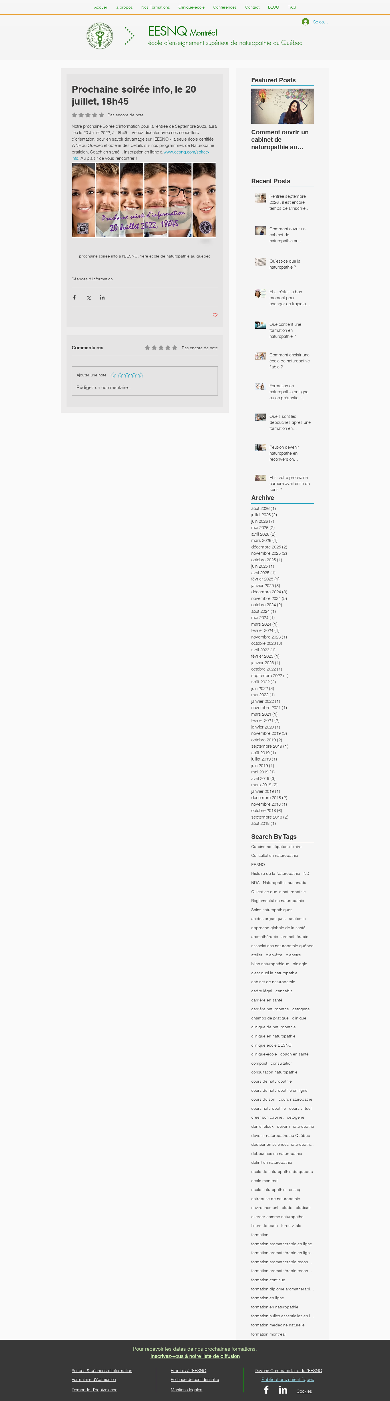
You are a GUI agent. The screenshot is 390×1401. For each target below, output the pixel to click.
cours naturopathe (295, 1099)
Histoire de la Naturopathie (275, 873)
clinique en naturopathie (273, 1036)
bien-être (274, 954)
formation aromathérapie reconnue (282, 1261)
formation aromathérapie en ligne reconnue (282, 1252)
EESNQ (258, 864)
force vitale (291, 1225)
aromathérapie (264, 936)
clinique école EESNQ (271, 1045)
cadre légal (261, 990)
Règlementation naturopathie (277, 900)
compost (259, 1063)
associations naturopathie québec (282, 945)
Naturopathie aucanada (284, 882)
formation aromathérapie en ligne (281, 1243)
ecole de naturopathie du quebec (282, 1171)
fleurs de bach (264, 1225)
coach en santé (294, 1054)
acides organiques (268, 918)
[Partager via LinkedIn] (102, 297)
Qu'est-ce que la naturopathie (278, 891)
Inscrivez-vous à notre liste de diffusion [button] (195, 1356)
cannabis (284, 990)
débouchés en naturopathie (276, 1153)
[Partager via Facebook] (74, 297)
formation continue (268, 1279)
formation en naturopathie (274, 1307)
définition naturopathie (271, 1162)
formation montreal (268, 1334)
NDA (255, 882)
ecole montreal (264, 1180)
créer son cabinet (267, 1117)
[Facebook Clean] (266, 1390)
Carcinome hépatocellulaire (276, 846)
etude (287, 1207)
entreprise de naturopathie (275, 1198)
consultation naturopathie (274, 1072)
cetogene (301, 1008)
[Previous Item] (260, 106)
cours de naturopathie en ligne (279, 1090)
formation (259, 1234)
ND (306, 873)
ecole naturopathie (268, 1189)
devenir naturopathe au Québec (280, 1135)
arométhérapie (295, 936)
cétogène (295, 1117)
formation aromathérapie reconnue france (282, 1270)
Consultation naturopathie (274, 855)
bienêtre (293, 954)
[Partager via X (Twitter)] (88, 297)
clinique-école (264, 1054)
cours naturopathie (268, 1108)
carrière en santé (266, 1000)
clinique (299, 1018)
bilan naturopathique (270, 963)
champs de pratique (270, 1018)
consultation (282, 1063)
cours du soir (263, 1099)
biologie (300, 963)
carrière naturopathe (270, 1008)
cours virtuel (300, 1108)
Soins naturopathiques (271, 909)
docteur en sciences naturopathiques (282, 1144)
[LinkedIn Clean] (283, 1390)
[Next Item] (304, 106)
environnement (264, 1207)
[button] (292, 7)
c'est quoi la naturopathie (274, 972)
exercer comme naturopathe (277, 1216)
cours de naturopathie (271, 1081)
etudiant (303, 1207)
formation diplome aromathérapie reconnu (282, 1289)
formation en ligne (267, 1297)
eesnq (294, 1189)
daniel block (262, 1126)
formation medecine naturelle (278, 1325)
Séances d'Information (92, 279)
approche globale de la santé (278, 927)
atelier (256, 954)
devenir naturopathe (295, 1126)
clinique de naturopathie (273, 1026)
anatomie (297, 918)
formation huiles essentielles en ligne (282, 1315)
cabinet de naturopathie (273, 981)
